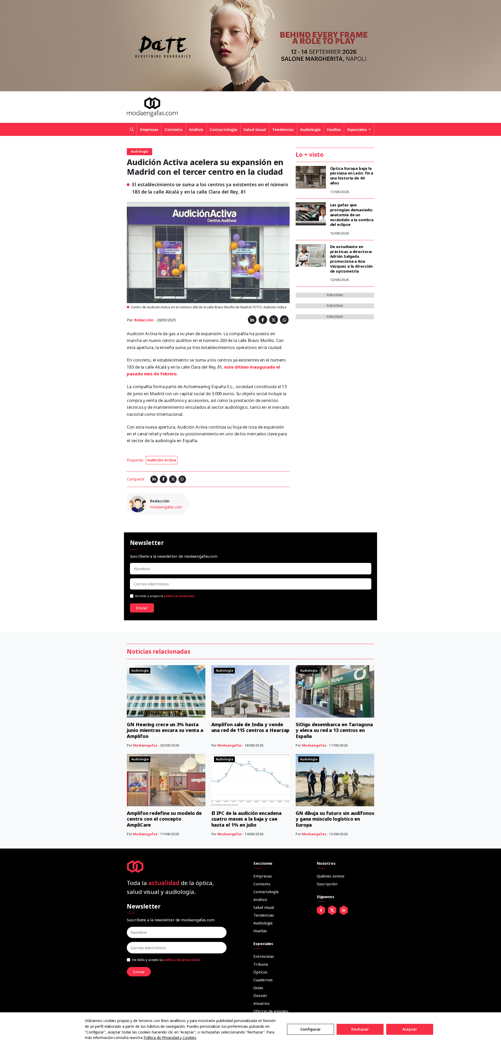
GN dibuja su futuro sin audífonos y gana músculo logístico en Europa (335, 819)
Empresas (149, 129)
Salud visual (254, 129)
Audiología (310, 129)
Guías (258, 987)
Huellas (334, 129)
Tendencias (283, 129)
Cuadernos (263, 979)
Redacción (143, 319)
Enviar (142, 607)
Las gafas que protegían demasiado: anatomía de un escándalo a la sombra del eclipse (351, 214)
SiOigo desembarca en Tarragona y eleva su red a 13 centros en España (334, 730)
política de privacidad (179, 596)
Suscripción (327, 883)
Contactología (223, 129)
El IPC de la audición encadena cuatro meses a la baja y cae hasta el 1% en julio (246, 819)
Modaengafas (145, 745)
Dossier (260, 995)
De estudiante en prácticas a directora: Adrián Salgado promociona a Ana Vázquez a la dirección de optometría (351, 259)
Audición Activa (161, 460)
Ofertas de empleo (270, 1011)
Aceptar (409, 1029)
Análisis (196, 129)
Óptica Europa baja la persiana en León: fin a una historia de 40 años (351, 175)
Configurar (310, 1029)
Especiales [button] (357, 129)
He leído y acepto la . (165, 596)
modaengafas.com (166, 506)
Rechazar (360, 1029)
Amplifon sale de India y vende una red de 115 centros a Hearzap (250, 727)
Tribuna (260, 964)
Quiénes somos (330, 876)
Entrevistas (263, 956)
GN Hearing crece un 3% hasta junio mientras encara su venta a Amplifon (165, 730)
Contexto (174, 129)
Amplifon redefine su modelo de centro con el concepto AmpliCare (164, 819)
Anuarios (261, 1003)
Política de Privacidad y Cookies (170, 1037)
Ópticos (260, 972)
